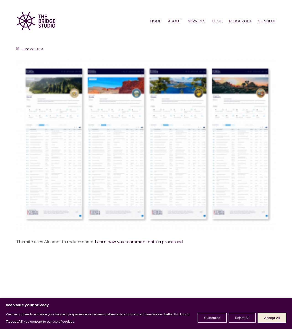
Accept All (272, 318)
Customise (212, 318)
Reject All (242, 318)
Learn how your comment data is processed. (139, 241)
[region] (146, 313)
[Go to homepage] (36, 21)
